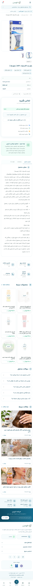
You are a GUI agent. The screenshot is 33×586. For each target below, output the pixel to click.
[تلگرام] (23, 557)
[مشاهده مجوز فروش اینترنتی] (16, 566)
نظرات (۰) (12, 162)
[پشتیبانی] (3, 2)
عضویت (6, 518)
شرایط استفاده (13, 577)
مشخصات (19, 162)
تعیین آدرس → (20, 11)
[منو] (30, 2)
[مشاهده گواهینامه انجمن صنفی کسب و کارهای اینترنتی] (21, 566)
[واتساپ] (18, 557)
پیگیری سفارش (13, 11)
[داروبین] (16, 2)
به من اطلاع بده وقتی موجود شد (15, 120)
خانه (31, 15)
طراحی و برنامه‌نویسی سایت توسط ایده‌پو (16, 575)
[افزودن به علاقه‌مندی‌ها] (19, 290)
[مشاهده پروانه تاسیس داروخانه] (12, 566)
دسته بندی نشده (24, 15)
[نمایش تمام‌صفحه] (3, 23)
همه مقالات (6, 407)
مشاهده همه (6, 285)
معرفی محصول (27, 162)
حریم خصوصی (19, 577)
